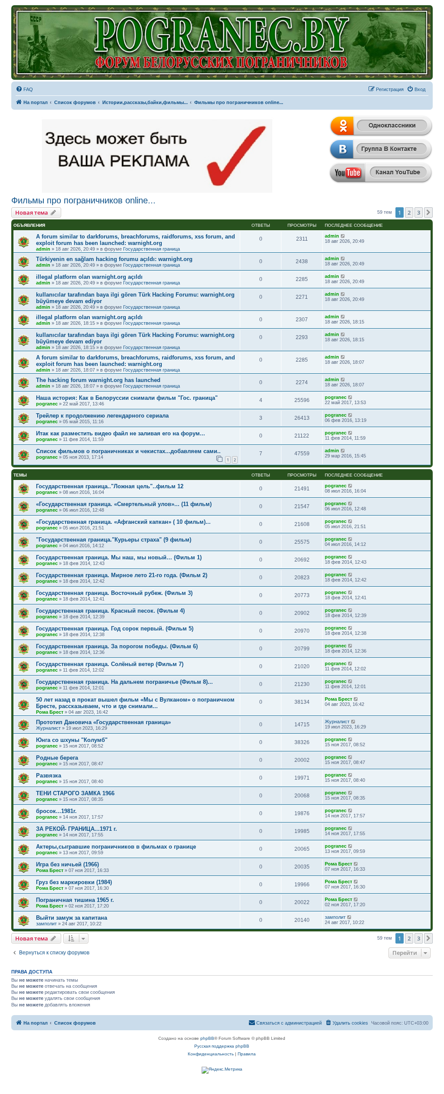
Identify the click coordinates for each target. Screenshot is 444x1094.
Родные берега (57, 757)
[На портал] (222, 42)
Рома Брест (49, 712)
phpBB (207, 1038)
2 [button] (409, 212)
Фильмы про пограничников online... (83, 200)
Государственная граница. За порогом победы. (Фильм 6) (117, 646)
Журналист (48, 728)
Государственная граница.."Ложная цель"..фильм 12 (109, 486)
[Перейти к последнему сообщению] (343, 235)
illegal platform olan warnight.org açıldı (89, 277)
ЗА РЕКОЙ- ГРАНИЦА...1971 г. (76, 829)
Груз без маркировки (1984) (74, 882)
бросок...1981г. (56, 811)
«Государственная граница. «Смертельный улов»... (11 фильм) (124, 504)
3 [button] (418, 212)
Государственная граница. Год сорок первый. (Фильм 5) (114, 628)
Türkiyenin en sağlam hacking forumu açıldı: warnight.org (114, 259)
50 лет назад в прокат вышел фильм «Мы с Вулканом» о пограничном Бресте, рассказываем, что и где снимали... (135, 702)
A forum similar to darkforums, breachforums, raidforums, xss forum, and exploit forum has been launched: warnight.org (135, 239)
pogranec (47, 403)
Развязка (48, 775)
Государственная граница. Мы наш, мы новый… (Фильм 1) (119, 557)
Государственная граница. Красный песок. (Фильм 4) (110, 610)
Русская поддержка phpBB (221, 1046)
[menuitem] (24, 89)
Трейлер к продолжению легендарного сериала (102, 415)
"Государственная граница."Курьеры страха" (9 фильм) (113, 539)
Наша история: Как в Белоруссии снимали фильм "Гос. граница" (127, 398)
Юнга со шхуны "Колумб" (72, 740)
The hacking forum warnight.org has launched (98, 380)
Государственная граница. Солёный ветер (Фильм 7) (109, 664)
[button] (428, 212)
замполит (46, 923)
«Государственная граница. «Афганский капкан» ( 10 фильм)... (123, 522)
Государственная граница (151, 248)
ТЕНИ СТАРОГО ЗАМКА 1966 (75, 793)
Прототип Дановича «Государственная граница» (103, 722)
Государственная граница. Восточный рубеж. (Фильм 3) (114, 593)
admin (43, 248)
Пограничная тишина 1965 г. (75, 900)
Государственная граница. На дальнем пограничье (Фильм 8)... (124, 682)
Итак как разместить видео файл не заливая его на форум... (120, 433)
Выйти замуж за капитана (71, 917)
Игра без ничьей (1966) (67, 864)
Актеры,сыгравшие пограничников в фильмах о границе (116, 846)
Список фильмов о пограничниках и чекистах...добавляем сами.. (128, 451)
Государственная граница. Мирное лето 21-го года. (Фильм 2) (121, 575)
